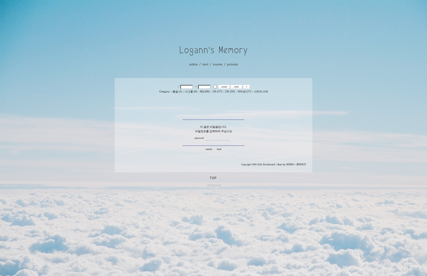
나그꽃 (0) (191, 91)
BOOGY (301, 164)
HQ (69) (205, 91)
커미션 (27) (244, 91)
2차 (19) (230, 91)
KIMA (290, 164)
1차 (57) (217, 91)
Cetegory (164, 91)
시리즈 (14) (261, 91)
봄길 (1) (177, 91)
